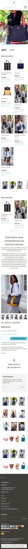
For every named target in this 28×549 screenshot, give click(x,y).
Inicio (2, 495)
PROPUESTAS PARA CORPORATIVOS (9, 509)
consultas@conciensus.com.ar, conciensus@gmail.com (9, 488)
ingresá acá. (4, 540)
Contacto (3, 501)
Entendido (22, 546)
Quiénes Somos (5, 503)
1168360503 (4, 485)
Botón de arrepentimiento (13, 540)
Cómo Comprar (5, 506)
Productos (3, 498)
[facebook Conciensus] (4, 477)
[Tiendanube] (6, 542)
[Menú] (1, 2)
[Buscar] (25, 7)
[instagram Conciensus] (1, 477)
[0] (26, 3)
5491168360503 (5, 482)
